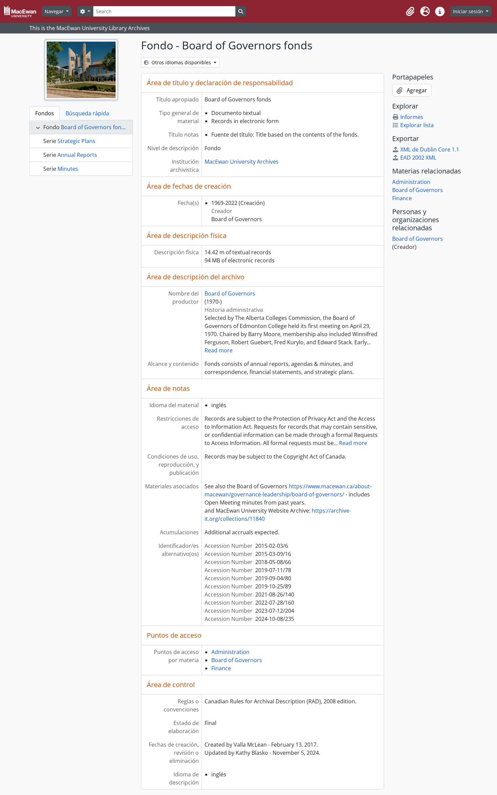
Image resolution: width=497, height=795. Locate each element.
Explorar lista (417, 125)
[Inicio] (23, 11)
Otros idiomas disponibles (181, 62)
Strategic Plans (76, 141)
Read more (219, 350)
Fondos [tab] (44, 113)
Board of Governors (230, 293)
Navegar (55, 11)
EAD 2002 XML (418, 157)
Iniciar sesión (468, 11)
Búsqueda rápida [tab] (87, 113)
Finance (221, 668)
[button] (410, 11)
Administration (230, 652)
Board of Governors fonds (94, 127)
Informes (411, 117)
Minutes (67, 168)
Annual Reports (77, 155)
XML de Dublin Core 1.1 (429, 149)
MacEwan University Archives (242, 161)
